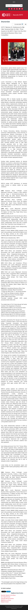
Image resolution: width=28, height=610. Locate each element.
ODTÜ (14, 2)
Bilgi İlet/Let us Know (6, 600)
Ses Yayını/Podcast (5, 597)
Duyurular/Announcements (7, 598)
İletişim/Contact (5, 602)
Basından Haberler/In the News (8, 595)
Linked (8, 591)
